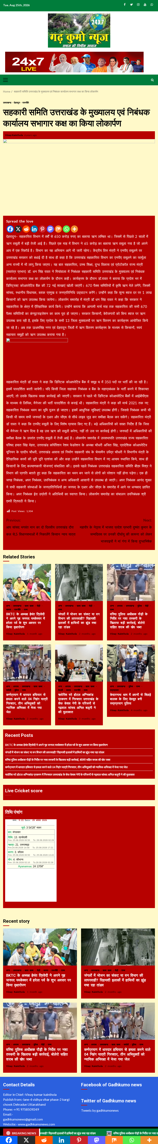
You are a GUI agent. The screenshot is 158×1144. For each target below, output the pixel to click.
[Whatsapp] (66, 229)
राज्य (26, 609)
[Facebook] (10, 229)
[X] (18, 229)
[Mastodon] (50, 229)
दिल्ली (61, 690)
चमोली (9, 690)
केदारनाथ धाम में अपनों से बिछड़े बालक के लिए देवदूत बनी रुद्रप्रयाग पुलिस (131, 663)
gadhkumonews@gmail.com (23, 1119)
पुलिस (140, 606)
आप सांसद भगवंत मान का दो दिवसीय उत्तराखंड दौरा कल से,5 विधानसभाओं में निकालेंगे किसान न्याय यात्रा (41, 527)
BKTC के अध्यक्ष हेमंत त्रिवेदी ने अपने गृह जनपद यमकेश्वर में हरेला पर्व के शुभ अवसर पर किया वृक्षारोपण (27, 582)
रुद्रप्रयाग (114, 690)
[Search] (152, 80)
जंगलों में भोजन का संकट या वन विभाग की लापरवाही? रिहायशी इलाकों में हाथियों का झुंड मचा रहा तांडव (79, 582)
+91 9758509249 (26, 1109)
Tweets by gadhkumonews (100, 1110)
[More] (74, 229)
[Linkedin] (34, 229)
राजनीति (25, 102)
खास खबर (30, 606)
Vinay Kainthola (14, 135)
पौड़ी (39, 606)
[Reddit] (26, 229)
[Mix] (58, 229)
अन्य (8, 606)
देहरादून (17, 102)
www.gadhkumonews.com (36, 1124)
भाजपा (9, 609)
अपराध (120, 606)
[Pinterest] (42, 229)
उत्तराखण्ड (7, 102)
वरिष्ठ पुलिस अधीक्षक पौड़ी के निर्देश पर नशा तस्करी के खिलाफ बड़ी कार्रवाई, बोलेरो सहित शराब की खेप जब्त (131, 582)
